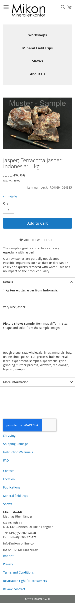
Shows (37, 61)
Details (8, 282)
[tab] (37, 281)
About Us (37, 74)
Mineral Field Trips (37, 48)
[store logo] (28, 10)
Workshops (37, 35)
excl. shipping (10, 196)
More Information (16, 382)
